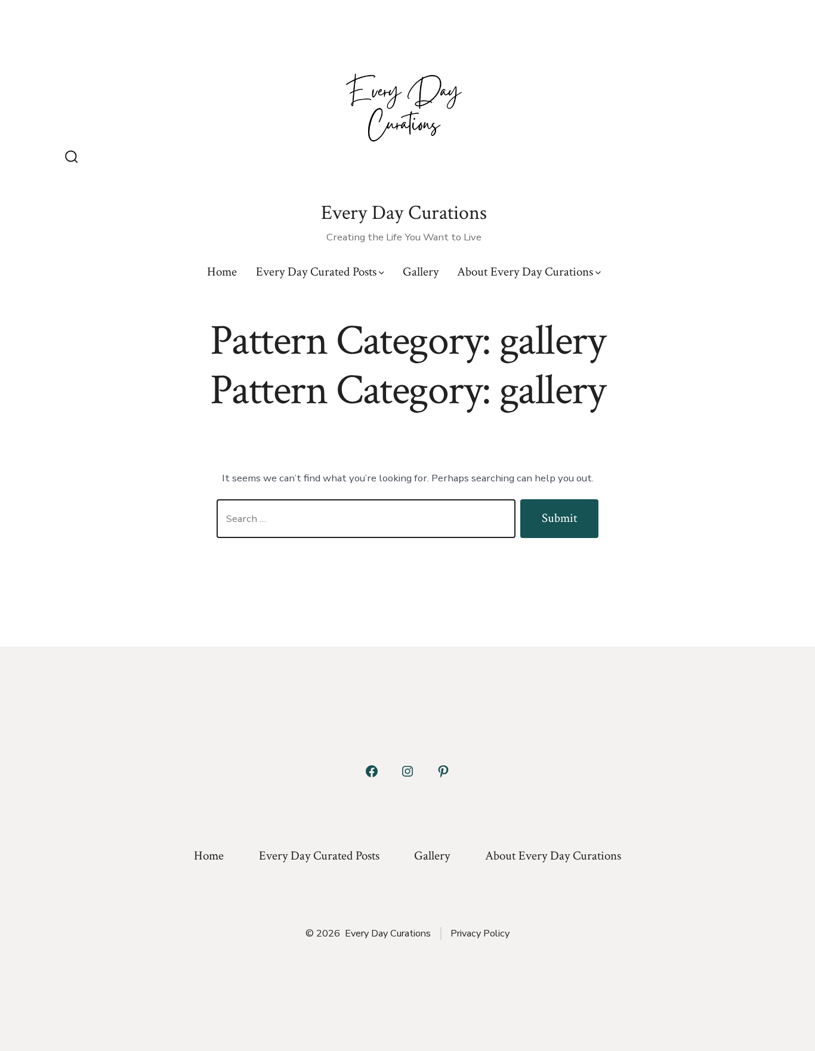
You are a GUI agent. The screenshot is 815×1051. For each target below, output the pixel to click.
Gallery (421, 272)
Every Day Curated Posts (316, 272)
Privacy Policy (480, 933)
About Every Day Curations (525, 272)
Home (222, 272)
